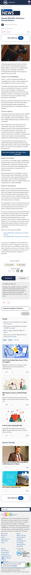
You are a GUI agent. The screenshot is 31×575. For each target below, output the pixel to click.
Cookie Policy (5, 554)
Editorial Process (21, 541)
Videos (3, 537)
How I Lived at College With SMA (11, 487)
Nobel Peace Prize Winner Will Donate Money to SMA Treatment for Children (15, 463)
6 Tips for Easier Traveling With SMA (12, 425)
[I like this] (2, 32)
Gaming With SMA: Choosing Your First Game (16, 236)
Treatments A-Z (5, 539)
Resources (4, 535)
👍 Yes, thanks (9, 265)
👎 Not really (21, 265)
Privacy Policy (5, 552)
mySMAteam (11, 2)
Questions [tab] (22, 278)
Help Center (4, 541)
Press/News (20, 546)
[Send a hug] (8, 302)
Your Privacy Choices (6, 558)
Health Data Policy (6, 556)
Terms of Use (5, 550)
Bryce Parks (14, 24)
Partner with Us (21, 544)
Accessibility (20, 542)
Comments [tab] (8, 278)
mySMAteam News (6, 7)
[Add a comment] (7, 32)
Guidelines (20, 539)
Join (29, 3)
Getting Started (21, 537)
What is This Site (21, 535)
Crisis (2, 542)
